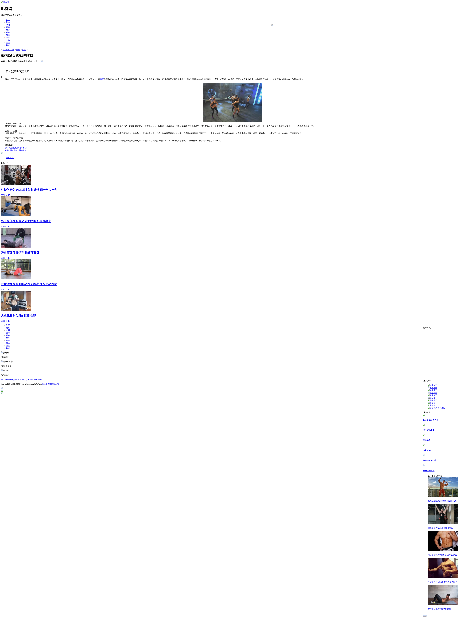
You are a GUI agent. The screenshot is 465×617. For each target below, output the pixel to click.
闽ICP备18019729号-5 (51, 384)
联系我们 (21, 379)
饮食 (8, 30)
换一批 (439, 476)
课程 (8, 43)
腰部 (18, 50)
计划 (8, 25)
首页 (8, 20)
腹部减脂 (10, 158)
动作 (8, 328)
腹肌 (24, 50)
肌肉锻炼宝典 (8, 50)
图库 (8, 35)
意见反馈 (29, 379)
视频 (8, 32)
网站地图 (38, 379)
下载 (8, 40)
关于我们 (5, 379)
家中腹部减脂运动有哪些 (16, 148)
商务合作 (13, 379)
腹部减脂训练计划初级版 (16, 150)
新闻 (8, 27)
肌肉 (8, 22)
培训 (8, 37)
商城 (8, 45)
